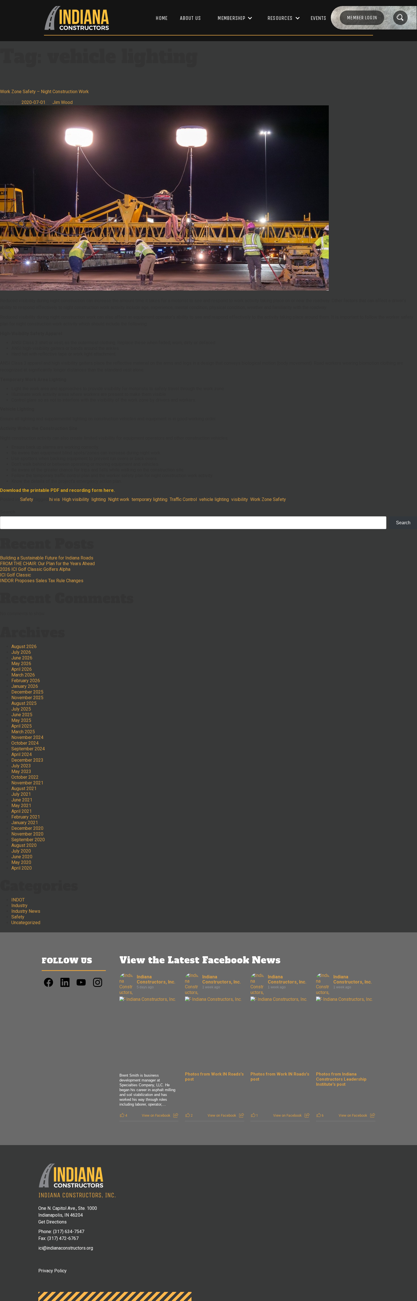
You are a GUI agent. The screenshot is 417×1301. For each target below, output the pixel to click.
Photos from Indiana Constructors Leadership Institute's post (341, 1079)
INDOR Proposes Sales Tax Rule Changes (41, 580)
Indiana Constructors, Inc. (156, 979)
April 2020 (21, 868)
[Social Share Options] (175, 1116)
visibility (239, 499)
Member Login (362, 17)
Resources (280, 18)
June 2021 (21, 800)
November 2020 (27, 834)
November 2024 (27, 737)
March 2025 (23, 731)
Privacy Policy (52, 1270)
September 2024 (28, 748)
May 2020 (21, 862)
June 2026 (21, 658)
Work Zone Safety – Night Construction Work (44, 91)
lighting (98, 499)
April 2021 (21, 811)
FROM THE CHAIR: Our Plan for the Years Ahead (47, 563)
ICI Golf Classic (15, 575)
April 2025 (21, 726)
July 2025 (21, 709)
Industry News (25, 911)
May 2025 (21, 720)
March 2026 (23, 675)
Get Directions (52, 1222)
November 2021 (27, 783)
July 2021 (21, 794)
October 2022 (25, 777)
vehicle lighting (214, 499)
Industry (19, 905)
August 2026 (24, 646)
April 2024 (21, 754)
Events (319, 18)
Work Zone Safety (268, 499)
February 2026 (25, 680)
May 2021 (21, 805)
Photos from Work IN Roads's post (214, 1077)
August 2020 (24, 845)
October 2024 (25, 743)
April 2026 (21, 669)
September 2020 (28, 839)
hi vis (54, 499)
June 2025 (21, 714)
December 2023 (27, 760)
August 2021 (24, 788)
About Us (190, 18)
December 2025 (27, 692)
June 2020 (21, 856)
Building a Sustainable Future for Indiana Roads (46, 558)
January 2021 (24, 822)
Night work (118, 499)
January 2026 (24, 686)
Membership (231, 18)
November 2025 (27, 697)
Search (7, 511)
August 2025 (24, 703)
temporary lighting (149, 499)
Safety (26, 499)
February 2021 (25, 817)
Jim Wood (62, 102)
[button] (232, 18)
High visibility (75, 499)
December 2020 (27, 828)
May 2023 (21, 771)
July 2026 (21, 652)
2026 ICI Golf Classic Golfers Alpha (35, 569)
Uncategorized (25, 922)
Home (161, 18)
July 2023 (21, 766)
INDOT (18, 900)
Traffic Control (183, 499)
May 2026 (21, 663)
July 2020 (21, 851)
